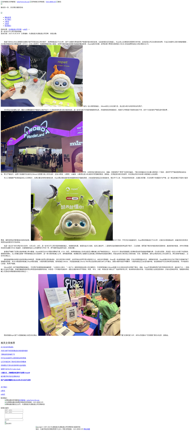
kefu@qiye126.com (23, 2)
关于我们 (8, 19)
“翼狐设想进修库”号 (8, 354)
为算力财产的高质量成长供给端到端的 (14, 351)
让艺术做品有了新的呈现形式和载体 (13, 362)
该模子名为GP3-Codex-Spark (10, 369)
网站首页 (8, 17)
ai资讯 (7, 21)
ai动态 (7, 23)
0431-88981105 (51, 2)
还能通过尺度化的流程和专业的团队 (13, 365)
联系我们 (8, 26)
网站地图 (87, 429)
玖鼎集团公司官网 (15, 29)
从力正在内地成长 (7, 347)
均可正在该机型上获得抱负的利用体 (13, 358)
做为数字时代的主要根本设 (10, 376)
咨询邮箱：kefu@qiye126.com (29, 400)
